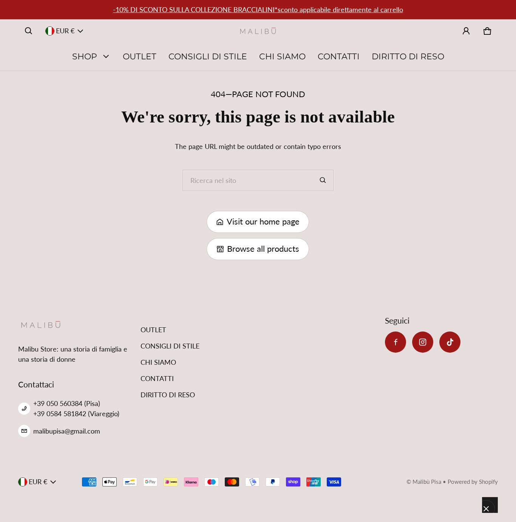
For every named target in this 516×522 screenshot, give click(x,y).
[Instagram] (422, 342)
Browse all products (263, 249)
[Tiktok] (449, 342)
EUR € (65, 30)
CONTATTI (339, 56)
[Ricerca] (323, 180)
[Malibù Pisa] (258, 30)
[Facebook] (395, 342)
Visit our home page (263, 221)
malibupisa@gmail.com (66, 431)
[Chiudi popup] (486, 508)
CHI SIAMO (282, 56)
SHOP (84, 56)
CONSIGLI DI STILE (207, 56)
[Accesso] (466, 31)
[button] (28, 31)
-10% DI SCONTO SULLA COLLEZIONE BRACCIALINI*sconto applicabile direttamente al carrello (258, 9)
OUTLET (139, 56)
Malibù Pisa (426, 481)
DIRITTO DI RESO (408, 56)
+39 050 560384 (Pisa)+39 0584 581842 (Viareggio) (76, 408)
